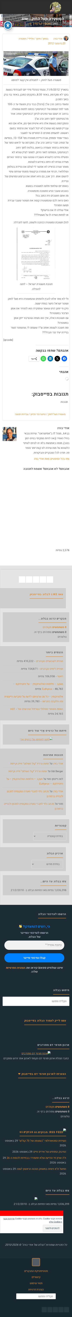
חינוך (38, 39)
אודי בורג (58, 764)
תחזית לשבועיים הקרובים (49, 661)
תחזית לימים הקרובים (51, 669)
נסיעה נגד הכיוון (38, 414)
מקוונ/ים (54, 627)
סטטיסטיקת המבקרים (36, 1271)
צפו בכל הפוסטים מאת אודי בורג (51, 459)
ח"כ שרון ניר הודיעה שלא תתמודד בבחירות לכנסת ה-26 (36, 1158)
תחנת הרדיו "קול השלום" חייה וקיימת (29, 764)
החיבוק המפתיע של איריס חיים (49, 1152)
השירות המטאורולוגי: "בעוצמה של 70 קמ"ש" (42, 1141)
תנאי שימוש (36, 1283)
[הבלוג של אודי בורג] (55, 7)
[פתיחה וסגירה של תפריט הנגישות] (8, 25)
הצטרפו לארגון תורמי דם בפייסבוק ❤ (42, 1074)
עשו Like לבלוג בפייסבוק (46, 594)
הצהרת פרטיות (36, 1289)
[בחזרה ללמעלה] (36, 1262)
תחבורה (22, 39)
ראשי (60, 676)
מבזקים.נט (26, 1132)
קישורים (36, 1277)
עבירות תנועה (21, 414)
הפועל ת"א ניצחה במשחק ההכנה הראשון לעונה (41, 1169)
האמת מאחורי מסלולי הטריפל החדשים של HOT (36, 709)
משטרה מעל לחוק (57, 414)
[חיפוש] (7, 1001)
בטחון (55, 24)
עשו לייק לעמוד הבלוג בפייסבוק (45, 1021)
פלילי (31, 39)
